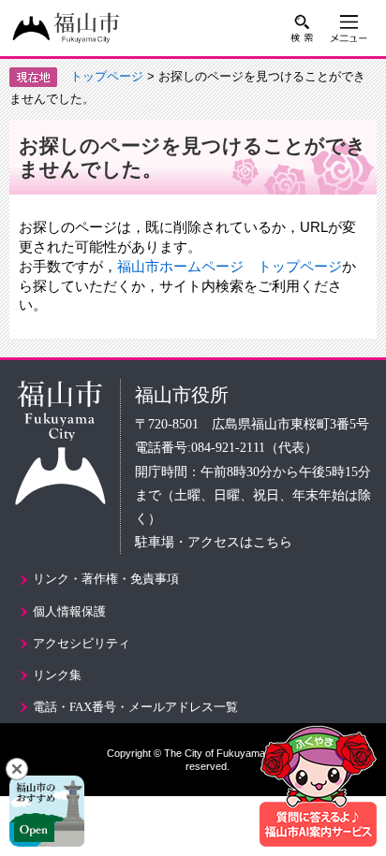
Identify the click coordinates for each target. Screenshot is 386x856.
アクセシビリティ (81, 643)
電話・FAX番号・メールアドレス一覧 (135, 707)
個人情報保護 (69, 611)
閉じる (17, 769)
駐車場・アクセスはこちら (213, 542)
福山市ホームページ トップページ (229, 266)
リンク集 (57, 675)
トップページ (106, 76)
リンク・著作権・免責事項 (106, 579)
